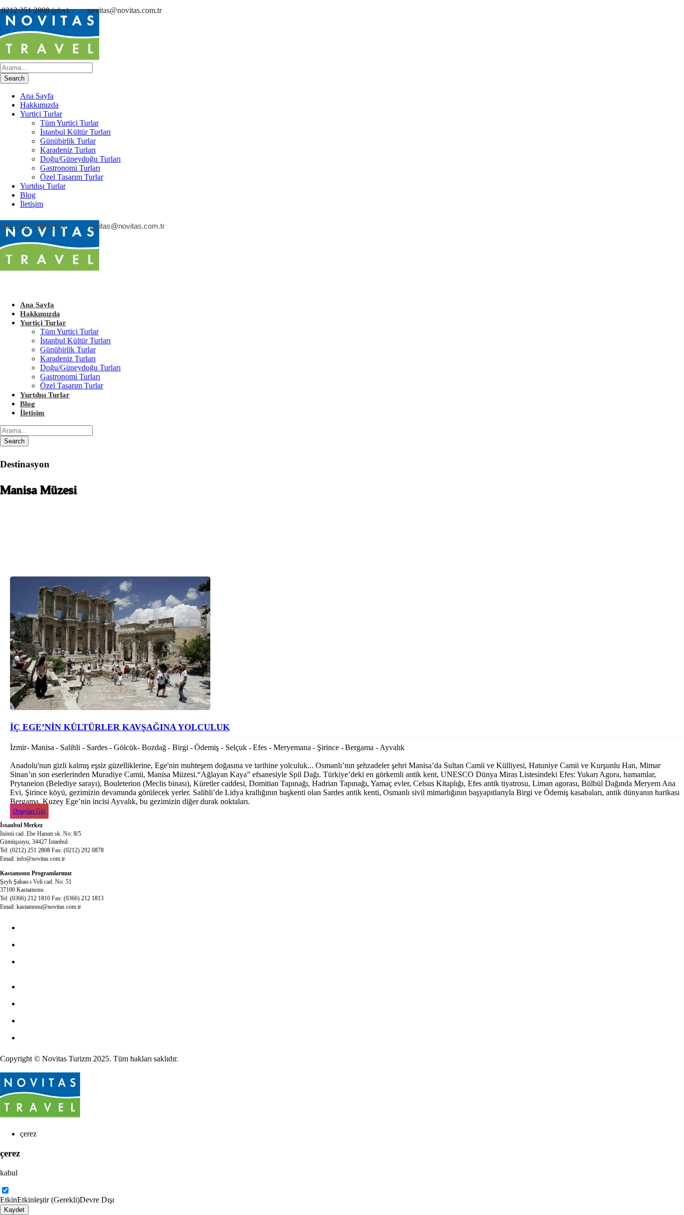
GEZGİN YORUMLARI (61, 1020)
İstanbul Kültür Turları (75, 132)
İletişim (31, 204)
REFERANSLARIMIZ (58, 1037)
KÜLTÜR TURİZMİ (54, 927)
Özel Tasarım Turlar (71, 177)
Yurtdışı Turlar (43, 186)
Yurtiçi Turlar (41, 114)
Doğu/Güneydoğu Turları (80, 159)
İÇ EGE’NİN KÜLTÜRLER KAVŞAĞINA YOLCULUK (120, 727)
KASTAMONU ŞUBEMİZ (65, 1003)
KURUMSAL (43, 961)
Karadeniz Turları (68, 150)
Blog (28, 195)
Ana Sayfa (37, 96)
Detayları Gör (29, 811)
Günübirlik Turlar (68, 141)
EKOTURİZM (44, 986)
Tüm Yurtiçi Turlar (69, 123)
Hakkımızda (39, 105)
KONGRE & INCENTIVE (64, 944)
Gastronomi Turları (70, 168)
